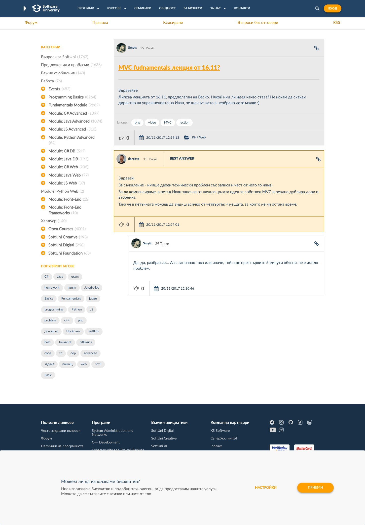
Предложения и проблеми (71, 65)
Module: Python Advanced (71, 140)
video (152, 122)
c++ (67, 320)
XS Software (220, 431)
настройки (266, 487)
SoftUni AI (159, 446)
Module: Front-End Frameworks (64, 210)
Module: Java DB (68, 159)
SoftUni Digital (66, 245)
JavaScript (91, 287)
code (47, 353)
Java (60, 276)
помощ (67, 364)
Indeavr (216, 446)
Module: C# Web (68, 167)
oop (73, 353)
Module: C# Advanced (73, 113)
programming (53, 309)
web (84, 364)
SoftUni (93, 331)
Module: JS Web (66, 183)
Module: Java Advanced (75, 121)
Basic (48, 375)
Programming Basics (72, 97)
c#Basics (86, 342)
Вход (332, 8)
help (47, 342)
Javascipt (65, 342)
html (98, 364)
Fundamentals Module (74, 105)
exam (75, 276)
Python (77, 309)
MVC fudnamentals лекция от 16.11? (169, 68)
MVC (168, 122)
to (60, 353)
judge (93, 298)
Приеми (315, 487)
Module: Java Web (68, 175)
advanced (90, 353)
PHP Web (199, 137)
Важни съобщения (63, 73)
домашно (51, 331)
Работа (51, 81)
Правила (100, 23)
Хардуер (54, 221)
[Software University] (46, 8)
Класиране (173, 23)
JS (91, 309)
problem (50, 320)
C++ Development (106, 442)
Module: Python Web (62, 191)
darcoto (134, 159)
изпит (72, 287)
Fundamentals (71, 298)
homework (52, 287)
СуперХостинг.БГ (224, 438)
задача (49, 364)
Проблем (73, 331)
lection (184, 122)
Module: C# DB (66, 151)
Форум (31, 23)
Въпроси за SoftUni (64, 57)
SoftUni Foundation (69, 253)
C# (46, 276)
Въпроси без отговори (258, 23)
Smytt (132, 47)
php (80, 320)
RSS (336, 23)
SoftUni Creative (68, 237)
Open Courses (67, 229)
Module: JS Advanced (72, 129)
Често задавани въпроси (60, 431)
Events (59, 89)
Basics (48, 298)
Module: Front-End (68, 199)
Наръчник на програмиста (62, 446)
